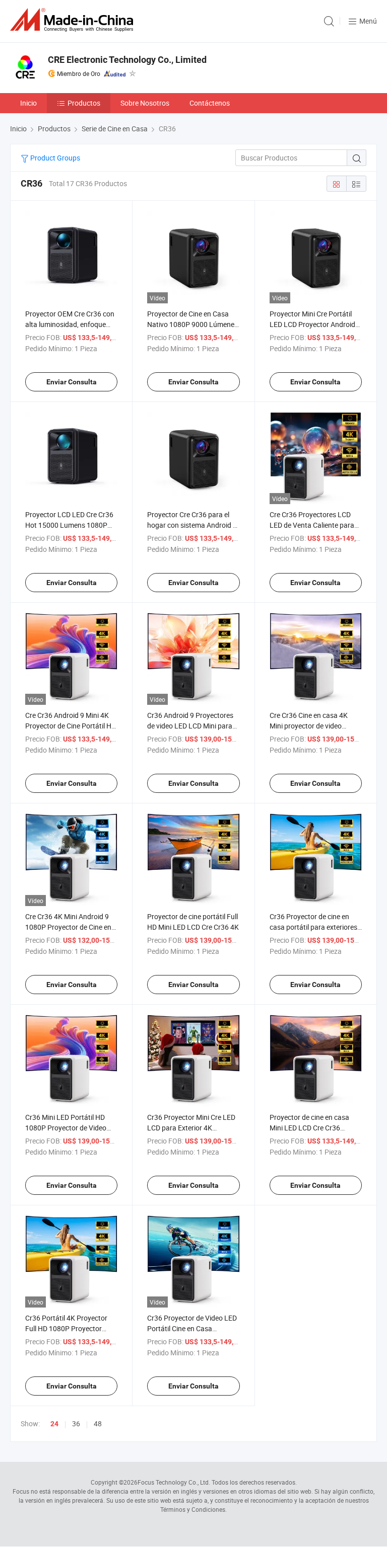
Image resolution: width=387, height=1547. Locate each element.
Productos (84, 103)
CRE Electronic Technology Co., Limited (127, 59)
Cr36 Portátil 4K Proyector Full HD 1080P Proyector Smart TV (66, 1328)
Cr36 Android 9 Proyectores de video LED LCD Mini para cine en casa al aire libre (190, 725)
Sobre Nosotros (144, 103)
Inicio (28, 103)
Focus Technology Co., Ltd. (174, 1482)
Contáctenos (209, 103)
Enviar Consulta (71, 382)
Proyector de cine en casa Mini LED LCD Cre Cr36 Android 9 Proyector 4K (309, 1127)
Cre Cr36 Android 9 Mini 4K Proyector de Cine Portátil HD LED (70, 725)
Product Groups (54, 157)
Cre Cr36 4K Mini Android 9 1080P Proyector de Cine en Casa (68, 927)
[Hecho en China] (73, 20)
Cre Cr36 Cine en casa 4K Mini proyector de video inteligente (309, 725)
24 (54, 1424)
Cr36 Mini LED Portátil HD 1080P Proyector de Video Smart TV (65, 1127)
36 (76, 1423)
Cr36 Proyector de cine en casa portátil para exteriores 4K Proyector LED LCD (313, 927)
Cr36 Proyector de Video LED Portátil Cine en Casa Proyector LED (192, 1328)
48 (98, 1423)
